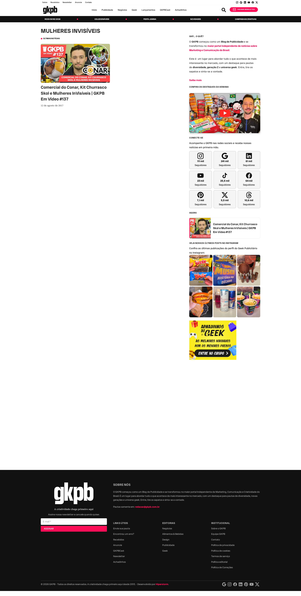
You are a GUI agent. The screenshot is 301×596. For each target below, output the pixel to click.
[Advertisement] (212, 413)
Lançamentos (148, 9)
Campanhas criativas (245, 19)
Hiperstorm (162, 584)
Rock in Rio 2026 (52, 19)
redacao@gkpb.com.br (147, 506)
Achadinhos (181, 9)
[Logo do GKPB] (73, 494)
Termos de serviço (220, 556)
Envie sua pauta (121, 528)
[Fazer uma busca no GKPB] (224, 10)
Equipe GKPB (218, 534)
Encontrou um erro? (123, 534)
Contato (215, 539)
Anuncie (78, 2)
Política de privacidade (223, 545)
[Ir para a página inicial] (50, 10)
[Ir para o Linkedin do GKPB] (245, 2)
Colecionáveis (102, 19)
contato (88, 2)
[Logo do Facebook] (235, 584)
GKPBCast (165, 9)
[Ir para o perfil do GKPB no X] (257, 2)
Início (94, 9)
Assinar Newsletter (246, 9)
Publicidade (107, 9)
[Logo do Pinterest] (246, 584)
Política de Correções (222, 567)
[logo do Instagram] (224, 584)
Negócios (122, 9)
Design (165, 539)
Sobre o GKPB (218, 528)
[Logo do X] (257, 584)
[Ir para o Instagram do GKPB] (237, 2)
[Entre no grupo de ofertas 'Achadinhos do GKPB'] (212, 340)
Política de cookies (220, 550)
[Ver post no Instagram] (200, 270)
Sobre (44, 2)
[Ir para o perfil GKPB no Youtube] (249, 2)
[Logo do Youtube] (251, 584)
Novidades (195, 19)
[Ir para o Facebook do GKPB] (253, 2)
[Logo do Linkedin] (240, 584)
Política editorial (219, 561)
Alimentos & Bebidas (172, 534)
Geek (134, 9)
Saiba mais (195, 80)
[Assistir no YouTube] (224, 113)
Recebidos (54, 2)
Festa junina (149, 19)
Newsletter (67, 2)
